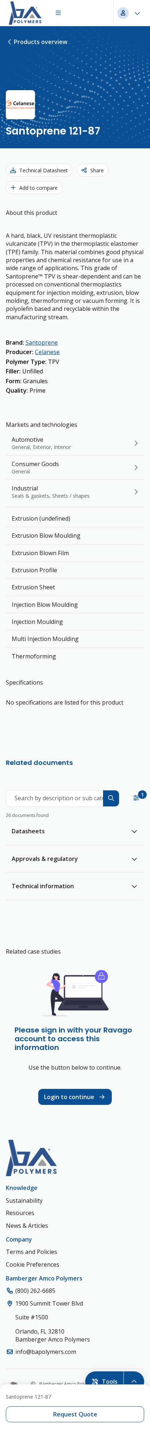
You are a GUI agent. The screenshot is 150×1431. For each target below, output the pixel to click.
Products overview (40, 42)
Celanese (47, 352)
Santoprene (41, 342)
